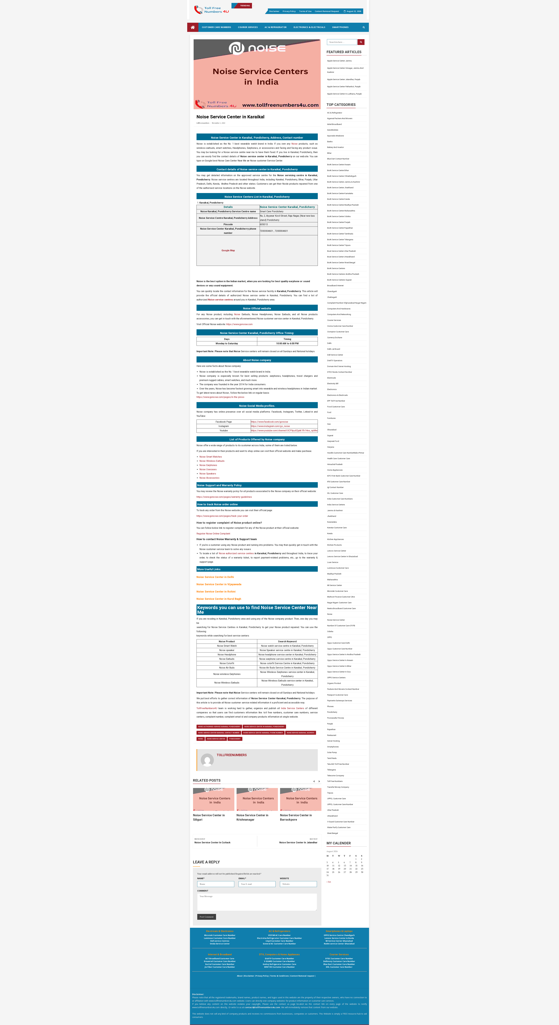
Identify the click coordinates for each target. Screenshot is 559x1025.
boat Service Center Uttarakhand (341, 257)
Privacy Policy (289, 11)
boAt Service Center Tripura (339, 245)
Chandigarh (332, 291)
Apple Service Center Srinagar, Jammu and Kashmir (275, 6)
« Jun (329, 881)
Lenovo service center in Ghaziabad (342, 556)
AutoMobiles (332, 130)
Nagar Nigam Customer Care (339, 603)
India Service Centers (292, 708)
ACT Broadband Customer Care (219, 958)
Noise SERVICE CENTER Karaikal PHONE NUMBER (263, 733)
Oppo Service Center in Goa (339, 672)
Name (201, 878)
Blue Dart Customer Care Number (339, 964)
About (240, 976)
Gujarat (330, 435)
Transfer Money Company (338, 787)
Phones (330, 706)
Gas (329, 424)
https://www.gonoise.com (239, 324)
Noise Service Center (216, 739)
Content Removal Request (327, 11)
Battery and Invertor (335, 147)
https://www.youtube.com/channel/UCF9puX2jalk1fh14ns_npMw (284, 430)
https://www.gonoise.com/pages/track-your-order (222, 516)
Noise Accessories (209, 477)
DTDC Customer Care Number (339, 958)
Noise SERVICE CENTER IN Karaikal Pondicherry (264, 727)
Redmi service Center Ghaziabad (339, 943)
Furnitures (331, 418)
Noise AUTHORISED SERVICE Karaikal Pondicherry (219, 727)
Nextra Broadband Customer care (341, 608)
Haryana (330, 447)
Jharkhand (331, 516)
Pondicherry (235, 739)
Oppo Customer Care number (339, 649)
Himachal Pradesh (335, 464)
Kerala (330, 533)
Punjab (330, 724)
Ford (329, 412)
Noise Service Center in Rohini (216, 591)
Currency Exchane (334, 337)
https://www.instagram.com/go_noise (270, 426)
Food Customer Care (336, 407)
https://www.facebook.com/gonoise (269, 421)
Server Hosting (333, 741)
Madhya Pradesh (334, 574)
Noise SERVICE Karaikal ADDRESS (300, 733)
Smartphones (340, 27)
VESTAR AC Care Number (279, 935)
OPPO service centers (336, 677)
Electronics (332, 389)
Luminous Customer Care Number (220, 938)
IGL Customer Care (335, 493)
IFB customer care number (338, 482)
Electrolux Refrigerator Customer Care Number (279, 938)
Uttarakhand (332, 816)
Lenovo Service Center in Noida (339, 938)
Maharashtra (332, 580)
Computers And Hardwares (338, 309)
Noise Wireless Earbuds (211, 461)
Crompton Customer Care (338, 332)
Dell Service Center (335, 355)
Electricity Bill (332, 383)
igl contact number (335, 487)
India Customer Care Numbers (340, 499)
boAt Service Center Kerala (338, 199)
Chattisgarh (332, 297)
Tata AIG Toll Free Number (338, 764)
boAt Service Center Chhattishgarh (341, 176)
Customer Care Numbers (216, 27)
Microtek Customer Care (337, 591)
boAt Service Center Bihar (338, 170)
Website (284, 878)
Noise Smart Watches (210, 456)
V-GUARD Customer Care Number (279, 961)
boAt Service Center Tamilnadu (340, 234)
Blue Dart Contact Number (338, 159)
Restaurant (331, 735)
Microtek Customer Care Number (220, 935)
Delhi (329, 343)
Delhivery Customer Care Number (339, 961)
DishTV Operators (334, 360)
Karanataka (332, 522)
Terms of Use (305, 11)
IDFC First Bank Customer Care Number (343, 476)
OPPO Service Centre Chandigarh (339, 935)
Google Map (228, 250)
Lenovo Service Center (336, 551)
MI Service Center (334, 585)
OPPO (329, 637)
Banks (330, 141)
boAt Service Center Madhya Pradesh (343, 205)
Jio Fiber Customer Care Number (220, 967)
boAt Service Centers (336, 268)
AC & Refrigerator (276, 27)
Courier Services (248, 27)
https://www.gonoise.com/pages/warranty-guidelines (224, 497)
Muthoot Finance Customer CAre (341, 597)
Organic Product (334, 683)
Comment (202, 890)
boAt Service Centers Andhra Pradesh (343, 274)
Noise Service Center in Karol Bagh (219, 599)
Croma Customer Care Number (340, 326)
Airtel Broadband (334, 124)
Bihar (329, 153)
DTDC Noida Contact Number (339, 372)
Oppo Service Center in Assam (340, 660)
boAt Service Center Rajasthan (340, 228)
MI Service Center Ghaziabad (339, 941)
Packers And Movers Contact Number (343, 689)
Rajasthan (331, 729)
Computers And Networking (339, 314)
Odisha (330, 631)
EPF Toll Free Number (336, 401)
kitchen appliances (335, 539)
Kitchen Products (334, 545)
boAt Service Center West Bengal (341, 262)
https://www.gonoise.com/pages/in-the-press (220, 397)
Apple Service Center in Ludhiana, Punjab (344, 94)
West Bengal (332, 833)
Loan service (332, 562)
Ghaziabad (332, 430)
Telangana (331, 770)
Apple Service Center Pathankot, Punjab (344, 86)
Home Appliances (335, 470)
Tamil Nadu (332, 758)
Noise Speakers (207, 473)
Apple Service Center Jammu (339, 61)
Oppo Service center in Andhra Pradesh (344, 654)
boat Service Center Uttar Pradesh (341, 251)
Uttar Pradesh (333, 810)
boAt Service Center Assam (339, 164)
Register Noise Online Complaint (214, 533)
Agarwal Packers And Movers (339, 118)
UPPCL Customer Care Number (340, 804)
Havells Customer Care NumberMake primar (345, 453)
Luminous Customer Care (338, 568)
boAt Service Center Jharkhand (340, 187)
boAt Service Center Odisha (339, 216)
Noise (294, 143)
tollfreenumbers (203, 123)
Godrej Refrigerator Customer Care (279, 964)
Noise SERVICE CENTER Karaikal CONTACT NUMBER (218, 733)
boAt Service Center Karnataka (340, 193)
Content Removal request (302, 976)
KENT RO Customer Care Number (279, 967)
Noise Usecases (208, 469)
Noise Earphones (208, 465)
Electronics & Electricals (309, 27)
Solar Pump (332, 752)
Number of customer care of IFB (341, 626)
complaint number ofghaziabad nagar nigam (347, 303)
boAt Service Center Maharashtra (341, 211)
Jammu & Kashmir (335, 510)
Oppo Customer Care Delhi (338, 643)
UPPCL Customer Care (336, 798)
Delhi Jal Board (333, 349)
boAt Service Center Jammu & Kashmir (343, 182)
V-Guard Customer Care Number (340, 822)
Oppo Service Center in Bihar (339, 666)
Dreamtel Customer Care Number (220, 961)
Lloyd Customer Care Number (279, 941)
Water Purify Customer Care (339, 827)
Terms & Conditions (279, 976)
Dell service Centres (219, 941)
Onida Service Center (220, 943)
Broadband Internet (335, 285)
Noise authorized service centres (236, 553)
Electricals (331, 378)
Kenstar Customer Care (337, 528)
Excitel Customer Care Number (219, 964)
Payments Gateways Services (339, 700)
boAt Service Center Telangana (340, 239)
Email (242, 878)
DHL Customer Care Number (339, 967)
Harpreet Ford (333, 441)
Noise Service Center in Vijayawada (219, 584)
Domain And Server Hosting (339, 366)
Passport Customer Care (337, 695)
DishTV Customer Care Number (279, 958)
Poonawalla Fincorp (335, 718)
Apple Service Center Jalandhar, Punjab (343, 79)
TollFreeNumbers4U (207, 708)
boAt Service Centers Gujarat (339, 280)
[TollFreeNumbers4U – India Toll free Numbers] (192, 27)
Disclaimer (274, 11)
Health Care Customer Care (338, 458)
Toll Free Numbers (335, 781)
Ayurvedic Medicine (335, 136)
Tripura (330, 793)
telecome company (335, 775)
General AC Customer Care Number (279, 943)
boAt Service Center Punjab (338, 222)
